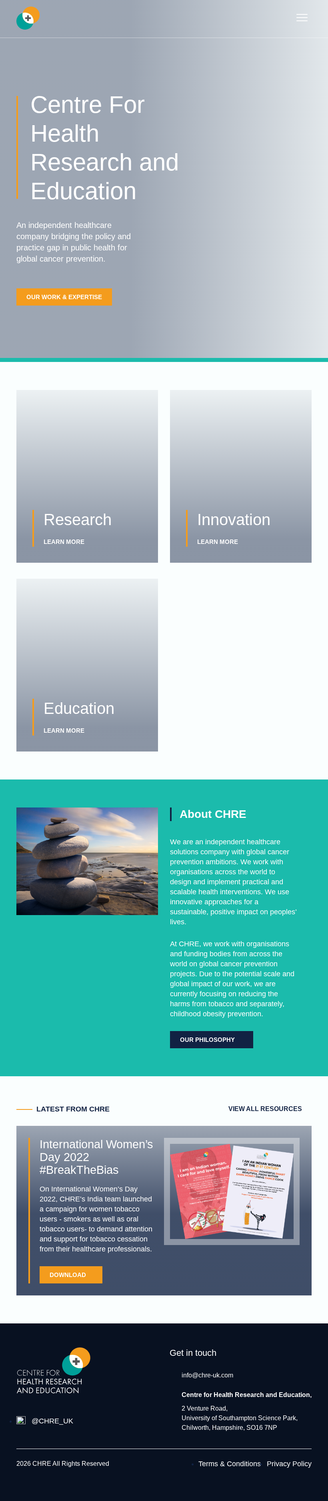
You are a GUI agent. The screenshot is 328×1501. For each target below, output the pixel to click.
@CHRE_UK (52, 1421)
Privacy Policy (289, 1464)
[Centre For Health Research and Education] (28, 19)
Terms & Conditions (229, 1464)
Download (68, 1274)
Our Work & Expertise (64, 297)
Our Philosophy (207, 1039)
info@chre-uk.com (207, 1375)
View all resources (265, 1108)
